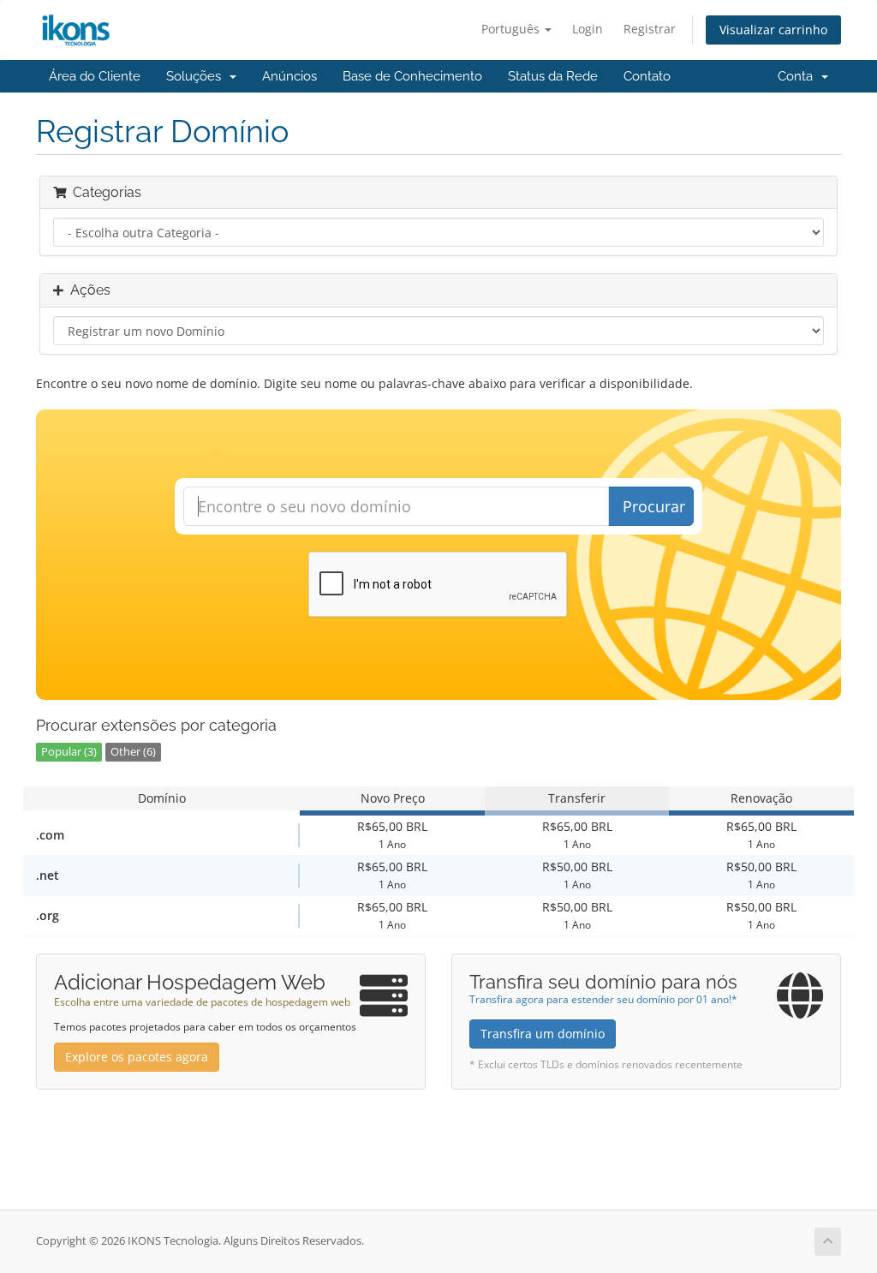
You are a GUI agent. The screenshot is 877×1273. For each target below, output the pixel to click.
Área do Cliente (94, 76)
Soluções (197, 76)
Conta (799, 76)
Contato (647, 76)
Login (587, 29)
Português (512, 29)
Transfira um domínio (542, 1033)
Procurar (654, 506)
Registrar (649, 29)
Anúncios (289, 76)
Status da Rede (553, 76)
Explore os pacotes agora (136, 1057)
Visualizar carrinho (773, 29)
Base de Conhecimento (412, 76)
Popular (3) (69, 751)
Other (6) (133, 751)
